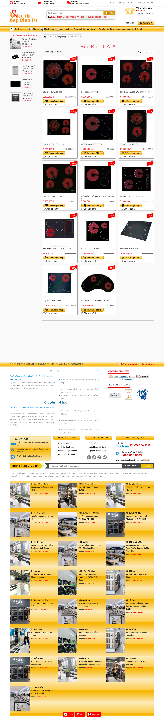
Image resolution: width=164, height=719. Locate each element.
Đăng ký (147, 466)
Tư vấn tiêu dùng (106, 29)
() (152, 23)
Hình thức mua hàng (65, 443)
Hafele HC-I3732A (58, 17)
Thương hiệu (79, 29)
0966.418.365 (90, 551)
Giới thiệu (139, 14)
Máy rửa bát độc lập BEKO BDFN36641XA (30, 67)
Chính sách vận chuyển (67, 451)
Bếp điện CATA (75, 37)
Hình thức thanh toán (65, 447)
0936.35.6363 (138, 522)
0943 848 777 (90, 610)
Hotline (70, 714)
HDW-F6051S (71, 17)
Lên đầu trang (147, 364)
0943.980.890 (90, 493)
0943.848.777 (90, 668)
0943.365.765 (43, 522)
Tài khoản (149, 14)
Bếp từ (36, 29)
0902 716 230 (140, 11)
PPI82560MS (82, 17)
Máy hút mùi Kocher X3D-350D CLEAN (29, 54)
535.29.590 (102, 17)
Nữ (135, 466)
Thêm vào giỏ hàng (54, 101)
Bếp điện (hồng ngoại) (58, 37)
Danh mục (19, 29)
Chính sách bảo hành (66, 454)
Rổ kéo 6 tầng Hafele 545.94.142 (29, 40)
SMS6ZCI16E (93, 17)
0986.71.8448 (90, 522)
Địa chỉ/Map (96, 714)
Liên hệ (138, 29)
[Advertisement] (98, 341)
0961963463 (137, 580)
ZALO (82, 714)
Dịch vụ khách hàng (97, 451)
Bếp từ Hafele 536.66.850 (27, 81)
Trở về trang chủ (129, 364)
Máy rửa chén (66, 29)
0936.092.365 (43, 493)
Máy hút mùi (49, 29)
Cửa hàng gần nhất (124, 29)
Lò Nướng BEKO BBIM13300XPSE (28, 94)
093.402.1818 (43, 610)
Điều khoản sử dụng (97, 447)
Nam (128, 466)
